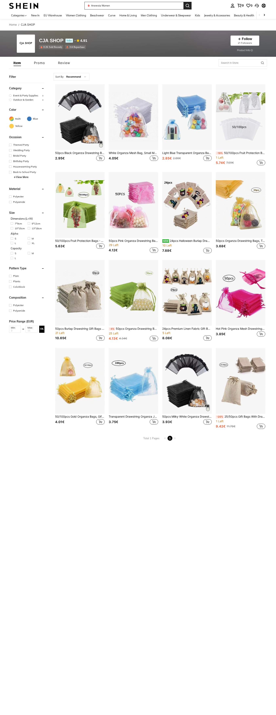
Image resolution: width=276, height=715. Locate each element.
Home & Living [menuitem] (128, 15)
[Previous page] (165, 438)
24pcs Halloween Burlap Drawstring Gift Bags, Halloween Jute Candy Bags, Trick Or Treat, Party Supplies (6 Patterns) (187, 240)
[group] (26, 95)
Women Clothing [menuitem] (76, 15)
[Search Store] (262, 63)
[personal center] (232, 5)
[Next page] (174, 438)
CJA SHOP (51, 40)
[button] (256, 5)
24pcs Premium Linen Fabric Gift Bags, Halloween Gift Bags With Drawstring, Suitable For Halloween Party (187, 328)
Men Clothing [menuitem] (149, 15)
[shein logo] (23, 5)
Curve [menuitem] (111, 15)
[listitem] (52, 47)
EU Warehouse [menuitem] (53, 15)
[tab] (17, 63)
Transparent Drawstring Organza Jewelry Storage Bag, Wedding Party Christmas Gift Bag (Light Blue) (133, 416)
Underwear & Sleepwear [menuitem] (176, 15)
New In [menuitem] (35, 15)
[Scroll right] (264, 15)
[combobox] (71, 76)
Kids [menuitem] (197, 15)
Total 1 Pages (151, 438)
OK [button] (42, 328)
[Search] (187, 5)
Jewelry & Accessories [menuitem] (217, 15)
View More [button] (22, 177)
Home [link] (13, 24)
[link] (240, 5)
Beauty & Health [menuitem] (244, 15)
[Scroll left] (259, 15)
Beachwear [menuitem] (97, 15)
